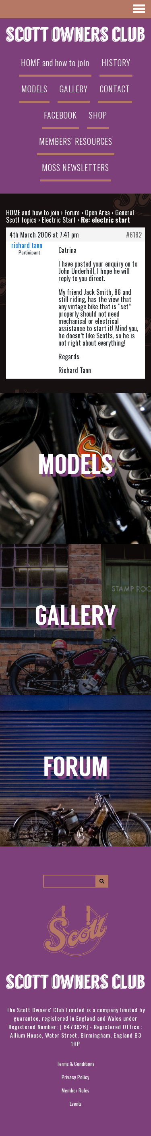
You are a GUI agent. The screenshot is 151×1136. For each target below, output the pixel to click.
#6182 (134, 234)
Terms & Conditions (76, 1063)
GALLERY (74, 89)
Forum (72, 212)
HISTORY (115, 62)
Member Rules (75, 1090)
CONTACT (115, 89)
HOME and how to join (55, 62)
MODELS (34, 89)
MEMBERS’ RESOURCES (75, 141)
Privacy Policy (75, 1076)
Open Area (97, 212)
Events (76, 1103)
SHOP (98, 115)
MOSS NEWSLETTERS (75, 167)
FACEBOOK (60, 115)
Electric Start (59, 220)
